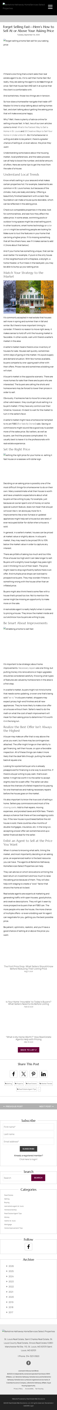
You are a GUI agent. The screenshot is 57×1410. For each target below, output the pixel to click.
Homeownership (10, 1210)
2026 (11, 1266)
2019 (11, 1302)
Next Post (45, 1106)
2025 (11, 1271)
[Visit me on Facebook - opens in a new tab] (28, 1246)
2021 (11, 1291)
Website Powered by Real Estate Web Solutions (28, 1399)
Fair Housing (39, 1389)
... (39, 1089)
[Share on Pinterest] (33, 1074)
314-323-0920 (32, 1356)
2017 (11, 1312)
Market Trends (46, 1083)
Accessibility (29, 1389)
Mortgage (8, 1224)
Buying (6, 1202)
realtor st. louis (9, 1221)
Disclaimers (49, 1403)
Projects (19, 1083)
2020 (11, 1296)
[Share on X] (23, 1074)
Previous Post (14, 1106)
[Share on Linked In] (43, 1074)
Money (6, 1217)
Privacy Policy (18, 1389)
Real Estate (32, 1083)
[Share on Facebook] (13, 1074)
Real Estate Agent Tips (27, 1089)
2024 (11, 1276)
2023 (11, 1281)
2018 (11, 1307)
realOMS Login (28, 1406)
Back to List (28, 1050)
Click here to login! (28, 1159)
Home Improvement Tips (13, 1228)
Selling (9, 1083)
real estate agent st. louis (14, 1206)
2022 (11, 1286)
